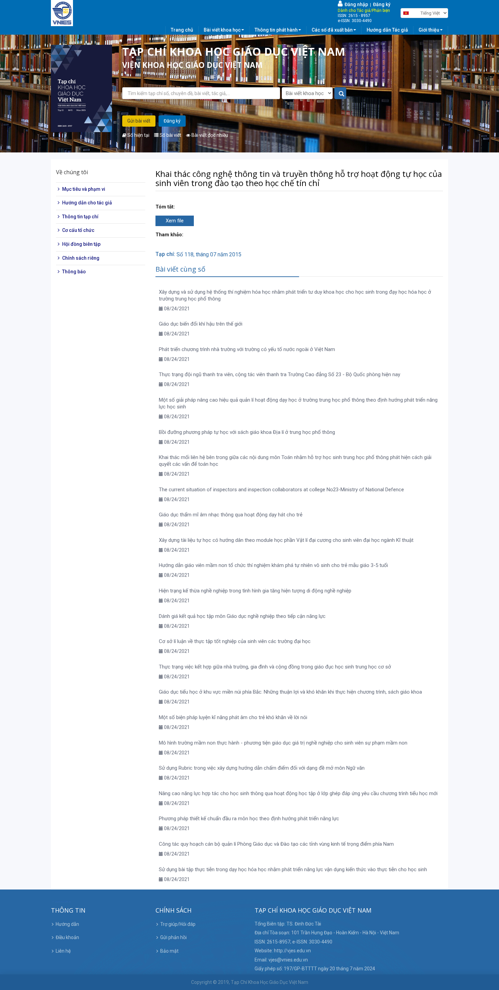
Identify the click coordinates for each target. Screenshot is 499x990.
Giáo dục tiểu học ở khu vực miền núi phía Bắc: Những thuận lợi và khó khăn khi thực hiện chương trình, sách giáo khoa (290, 692)
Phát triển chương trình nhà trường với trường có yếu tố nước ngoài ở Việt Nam (247, 349)
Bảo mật (169, 951)
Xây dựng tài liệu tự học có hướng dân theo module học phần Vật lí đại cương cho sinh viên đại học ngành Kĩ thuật (286, 540)
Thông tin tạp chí (80, 216)
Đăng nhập (355, 4)
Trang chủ (182, 30)
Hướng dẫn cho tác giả (87, 202)
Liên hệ (63, 951)
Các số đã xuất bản (332, 30)
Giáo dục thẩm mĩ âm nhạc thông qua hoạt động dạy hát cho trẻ (230, 515)
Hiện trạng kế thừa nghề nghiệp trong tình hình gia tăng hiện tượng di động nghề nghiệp (255, 591)
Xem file (175, 221)
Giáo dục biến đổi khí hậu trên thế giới (200, 324)
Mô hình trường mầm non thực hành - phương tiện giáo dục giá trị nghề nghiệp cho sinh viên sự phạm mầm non (283, 743)
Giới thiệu (429, 30)
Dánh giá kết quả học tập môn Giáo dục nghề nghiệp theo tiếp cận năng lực (242, 616)
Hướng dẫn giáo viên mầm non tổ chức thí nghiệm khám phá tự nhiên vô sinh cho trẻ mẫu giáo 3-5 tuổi (273, 565)
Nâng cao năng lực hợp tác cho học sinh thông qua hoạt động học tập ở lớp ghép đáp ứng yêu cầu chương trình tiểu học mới (298, 793)
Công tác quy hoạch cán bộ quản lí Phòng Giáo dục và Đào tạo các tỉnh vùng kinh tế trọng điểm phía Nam (276, 844)
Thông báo (74, 271)
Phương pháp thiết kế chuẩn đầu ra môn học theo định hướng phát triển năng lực (249, 818)
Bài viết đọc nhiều (209, 135)
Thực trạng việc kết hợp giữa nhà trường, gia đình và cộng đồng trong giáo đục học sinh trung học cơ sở (275, 667)
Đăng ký (381, 4)
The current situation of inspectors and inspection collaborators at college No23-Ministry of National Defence (281, 490)
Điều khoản (67, 937)
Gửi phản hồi (173, 937)
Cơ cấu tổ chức (78, 230)
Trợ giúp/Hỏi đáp (178, 924)
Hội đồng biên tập (81, 244)
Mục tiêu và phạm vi (83, 189)
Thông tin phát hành (276, 30)
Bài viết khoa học (222, 30)
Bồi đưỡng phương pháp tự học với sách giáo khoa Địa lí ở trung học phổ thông (247, 432)
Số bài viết (170, 135)
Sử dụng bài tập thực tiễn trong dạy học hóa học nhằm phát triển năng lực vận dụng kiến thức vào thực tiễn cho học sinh (293, 869)
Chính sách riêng (80, 258)
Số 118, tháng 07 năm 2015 (209, 254)
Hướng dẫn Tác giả (387, 30)
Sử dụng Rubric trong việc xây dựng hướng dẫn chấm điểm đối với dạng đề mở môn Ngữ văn (262, 768)
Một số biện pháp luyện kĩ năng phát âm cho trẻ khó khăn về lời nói (233, 717)
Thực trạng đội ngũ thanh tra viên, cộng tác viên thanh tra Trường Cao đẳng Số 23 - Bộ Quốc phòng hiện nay (279, 374)
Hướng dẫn (67, 924)
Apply (341, 93)
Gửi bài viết (138, 121)
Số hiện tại (137, 135)
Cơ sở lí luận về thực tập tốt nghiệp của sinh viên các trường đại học (235, 641)
